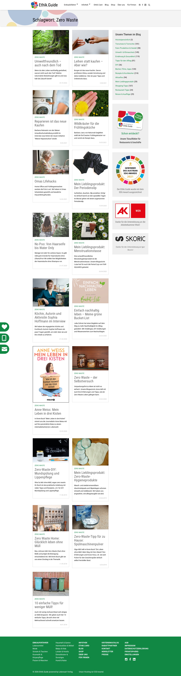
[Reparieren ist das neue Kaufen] (51, 102)
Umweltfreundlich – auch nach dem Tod (48, 63)
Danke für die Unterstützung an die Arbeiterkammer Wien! (130, 223)
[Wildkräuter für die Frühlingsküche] (90, 103)
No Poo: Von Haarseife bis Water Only (50, 246)
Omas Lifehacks (45, 181)
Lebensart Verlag (66, 672)
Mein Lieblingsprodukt (124, 82)
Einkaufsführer (40, 643)
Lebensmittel (38, 646)
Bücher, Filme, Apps (123, 69)
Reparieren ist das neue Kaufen (50, 123)
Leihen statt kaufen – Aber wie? (88, 63)
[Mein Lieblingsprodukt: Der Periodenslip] (90, 163)
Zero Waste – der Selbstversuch (85, 379)
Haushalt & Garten (63, 643)
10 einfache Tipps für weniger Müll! (49, 605)
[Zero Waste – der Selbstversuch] (90, 358)
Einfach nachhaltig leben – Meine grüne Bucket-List (88, 314)
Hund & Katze (61, 660)
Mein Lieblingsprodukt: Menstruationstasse (89, 249)
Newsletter (107, 651)
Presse (105, 654)
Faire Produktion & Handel (126, 48)
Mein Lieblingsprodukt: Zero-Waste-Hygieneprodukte (89, 476)
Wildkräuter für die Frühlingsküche (86, 125)
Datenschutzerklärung (136, 649)
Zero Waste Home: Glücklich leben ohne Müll (49, 542)
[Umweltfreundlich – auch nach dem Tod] (51, 42)
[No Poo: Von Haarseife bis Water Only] (51, 225)
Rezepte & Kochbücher (124, 73)
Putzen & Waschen (40, 660)
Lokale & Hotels (62, 651)
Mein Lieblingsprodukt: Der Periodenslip (89, 186)
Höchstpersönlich (122, 40)
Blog (81, 649)
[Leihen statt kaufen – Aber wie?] (90, 42)
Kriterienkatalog (110, 643)
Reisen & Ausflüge (122, 94)
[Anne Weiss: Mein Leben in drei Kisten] (51, 374)
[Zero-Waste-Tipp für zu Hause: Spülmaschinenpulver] (90, 517)
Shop (81, 651)
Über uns (83, 654)
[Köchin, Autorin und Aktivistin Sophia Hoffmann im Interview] (51, 292)
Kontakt (106, 649)
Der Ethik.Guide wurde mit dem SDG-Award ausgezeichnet (130, 190)
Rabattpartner (109, 646)
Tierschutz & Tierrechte (124, 44)
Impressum (130, 646)
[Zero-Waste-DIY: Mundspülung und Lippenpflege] (51, 450)
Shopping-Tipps (121, 86)
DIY (116, 65)
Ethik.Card (84, 646)
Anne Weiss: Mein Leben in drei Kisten (48, 411)
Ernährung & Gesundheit (125, 56)
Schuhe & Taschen (40, 651)
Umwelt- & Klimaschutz (124, 52)
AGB (126, 643)
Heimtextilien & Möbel (65, 646)
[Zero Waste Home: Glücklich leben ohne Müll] (51, 518)
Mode (35, 649)
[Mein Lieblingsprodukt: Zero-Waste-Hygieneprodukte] (90, 452)
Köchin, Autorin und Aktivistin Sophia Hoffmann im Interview (50, 317)
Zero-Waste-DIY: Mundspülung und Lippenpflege (47, 473)
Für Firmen (84, 657)
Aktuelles (119, 77)
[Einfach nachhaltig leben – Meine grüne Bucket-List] (90, 291)
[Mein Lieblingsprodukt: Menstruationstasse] (90, 226)
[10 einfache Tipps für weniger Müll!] (51, 584)
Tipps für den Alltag (123, 61)
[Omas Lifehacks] (51, 162)
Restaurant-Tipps (122, 90)
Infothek (83, 643)
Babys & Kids (61, 649)
